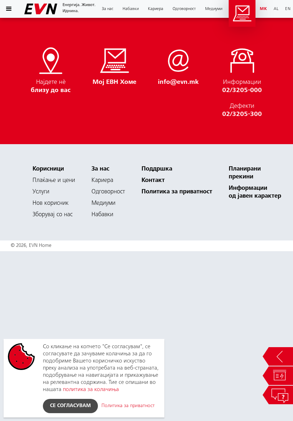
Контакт (153, 181)
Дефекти (242, 110)
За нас (100, 169)
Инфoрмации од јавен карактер (255, 192)
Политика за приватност (176, 192)
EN (288, 9)
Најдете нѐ (51, 86)
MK (263, 9)
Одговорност (184, 9)
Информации (242, 86)
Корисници (48, 169)
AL (276, 9)
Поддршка (156, 169)
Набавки (102, 215)
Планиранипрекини (245, 173)
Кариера (102, 181)
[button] (9, 9)
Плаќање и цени (54, 181)
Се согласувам (70, 406)
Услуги (41, 192)
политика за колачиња (91, 389)
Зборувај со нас (53, 215)
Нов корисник (51, 204)
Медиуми (213, 9)
